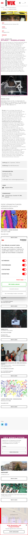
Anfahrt (4, 472)
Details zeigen (20, 279)
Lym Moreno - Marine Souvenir (9, 229)
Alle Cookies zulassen (14, 284)
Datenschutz (14, 514)
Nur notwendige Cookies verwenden (14, 293)
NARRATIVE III (4, 329)
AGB (14, 511)
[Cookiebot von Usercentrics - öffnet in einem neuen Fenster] (20, 240)
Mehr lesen (14, 237)
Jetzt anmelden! (14, 531)
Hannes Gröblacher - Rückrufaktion (11, 399)
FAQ (14, 521)
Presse (2, 7)
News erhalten (14, 452)
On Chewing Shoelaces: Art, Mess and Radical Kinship (14, 363)
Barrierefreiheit (14, 518)
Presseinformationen (11, 7)
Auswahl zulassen (14, 289)
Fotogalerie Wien (9, 187)
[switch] (24, 265)
